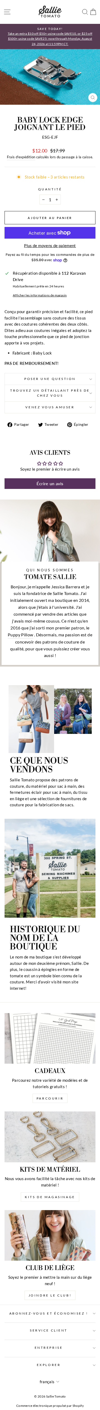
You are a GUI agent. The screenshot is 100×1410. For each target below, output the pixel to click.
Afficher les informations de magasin (40, 295)
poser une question (50, 379)
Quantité (50, 189)
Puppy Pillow (20, 634)
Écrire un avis (50, 483)
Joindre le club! (50, 1295)
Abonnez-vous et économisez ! (48, 1313)
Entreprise (49, 1348)
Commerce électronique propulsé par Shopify (50, 1406)
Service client (48, 1330)
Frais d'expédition (21, 157)
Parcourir (50, 1098)
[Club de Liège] (50, 1235)
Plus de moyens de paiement (50, 245)
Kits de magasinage (50, 1197)
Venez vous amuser (49, 407)
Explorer (49, 1365)
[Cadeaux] (50, 1038)
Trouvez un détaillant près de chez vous (50, 392)
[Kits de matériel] (50, 1136)
